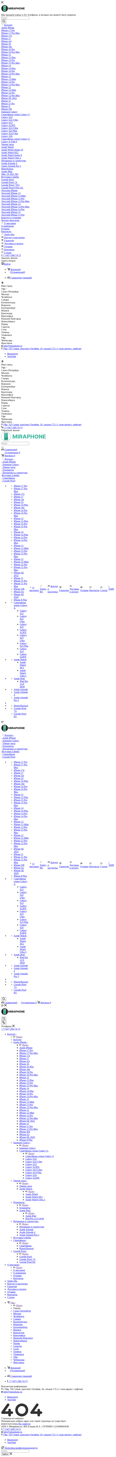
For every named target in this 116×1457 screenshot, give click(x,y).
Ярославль (18, 1362)
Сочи (16, 1349)
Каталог (17, 1039)
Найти (5, 1454)
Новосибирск (20, 1340)
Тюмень (17, 1351)
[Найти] (3, 21)
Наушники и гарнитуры (31, 1226)
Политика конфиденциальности (21, 1448)
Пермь (16, 1343)
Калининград (20, 1321)
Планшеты (24, 1207)
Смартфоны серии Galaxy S (39, 1156)
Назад (19, 1037)
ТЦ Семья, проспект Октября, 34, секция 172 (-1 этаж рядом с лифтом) (42, 348)
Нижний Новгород (23, 1338)
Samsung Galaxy (27, 1148)
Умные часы (25, 1186)
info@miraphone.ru (12, 346)
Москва (17, 1313)
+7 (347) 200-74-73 (11, 255)
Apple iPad (30, 1216)
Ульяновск (18, 1354)
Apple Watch (31, 1194)
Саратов (17, 1346)
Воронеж (18, 1324)
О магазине (19, 1270)
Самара (17, 1319)
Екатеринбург (20, 1327)
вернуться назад (9, 1423)
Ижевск (17, 1330)
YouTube (11, 356)
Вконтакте (12, 353)
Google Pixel (25, 1256)
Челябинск (18, 1316)
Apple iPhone (25, 1047)
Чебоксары (18, 1359)
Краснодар (18, 1332)
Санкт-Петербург (22, 1311)
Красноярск (19, 1335)
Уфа (15, 1357)
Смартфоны (25, 1245)
